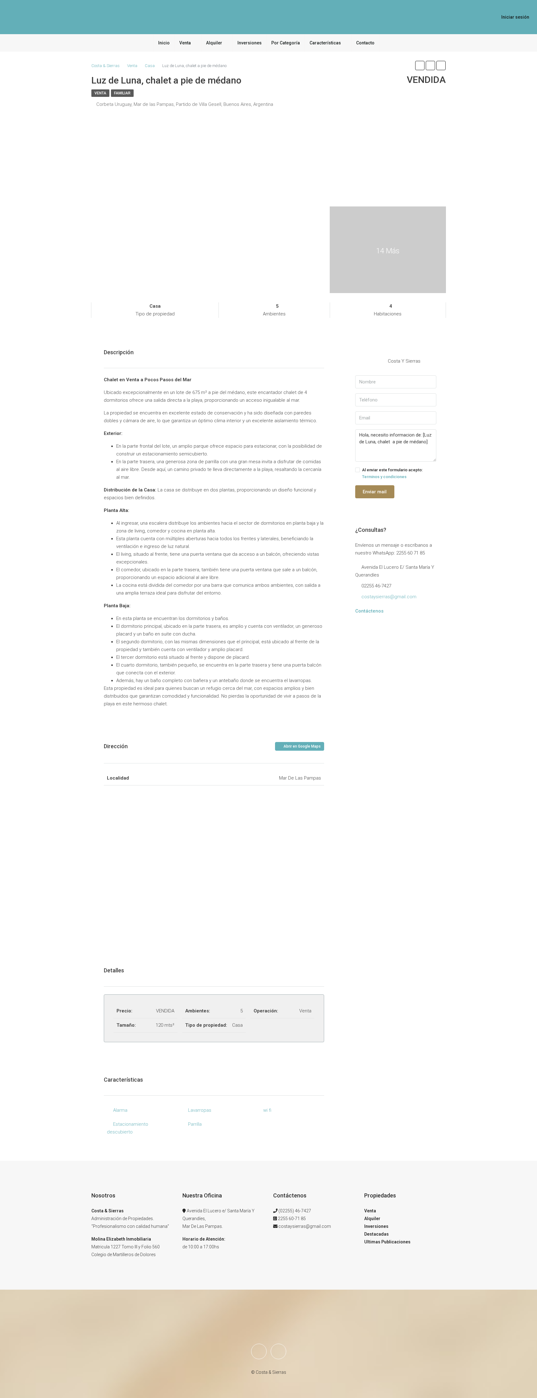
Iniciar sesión (515, 17)
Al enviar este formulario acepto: (392, 473)
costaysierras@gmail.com (388, 596)
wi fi (267, 1110)
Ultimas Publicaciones (387, 1241)
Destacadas (376, 1234)
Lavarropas (199, 1110)
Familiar (122, 93)
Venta (185, 42)
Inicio (164, 42)
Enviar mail (375, 492)
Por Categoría (285, 42)
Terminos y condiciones (384, 476)
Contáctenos (369, 611)
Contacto (365, 42)
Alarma (120, 1110)
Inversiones (249, 42)
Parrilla (195, 1124)
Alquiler (214, 42)
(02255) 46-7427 (294, 1210)
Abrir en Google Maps (301, 746)
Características (325, 42)
